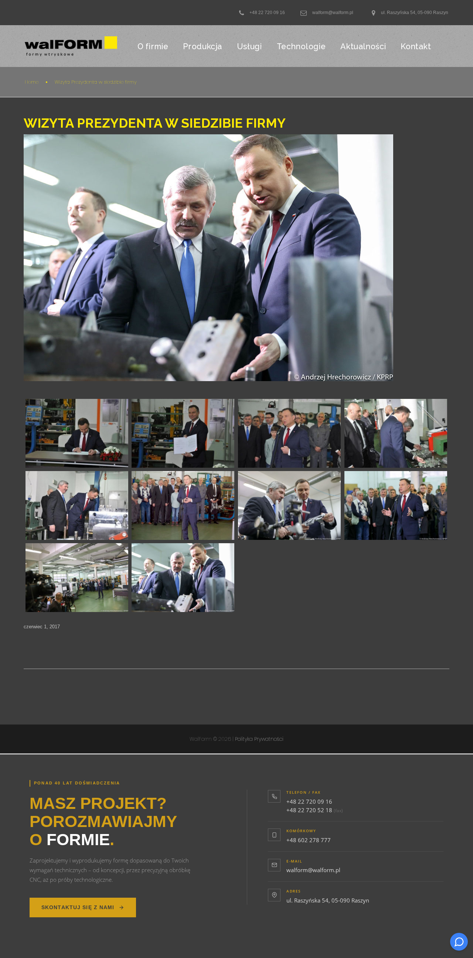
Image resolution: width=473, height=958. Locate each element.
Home (31, 81)
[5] (76, 433)
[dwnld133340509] (289, 505)
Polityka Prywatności (259, 739)
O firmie (152, 46)
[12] (76, 505)
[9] (395, 433)
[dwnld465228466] (183, 577)
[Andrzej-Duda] (183, 505)
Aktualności (363, 46)
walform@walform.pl (313, 870)
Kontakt (416, 46)
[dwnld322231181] (395, 505)
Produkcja (202, 46)
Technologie (301, 46)
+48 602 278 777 (308, 840)
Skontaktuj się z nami (78, 907)
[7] (289, 433)
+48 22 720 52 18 (309, 810)
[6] (183, 433)
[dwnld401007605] (76, 577)
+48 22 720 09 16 (309, 801)
